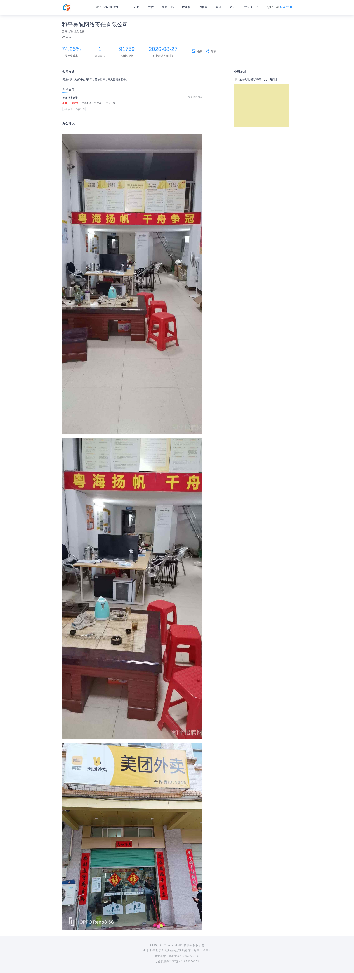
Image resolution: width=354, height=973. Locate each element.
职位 (151, 7)
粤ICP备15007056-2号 (184, 956)
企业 (219, 7)
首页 (137, 7)
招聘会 (203, 7)
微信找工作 (251, 7)
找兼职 (186, 7)
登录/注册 (286, 7)
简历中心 (168, 7)
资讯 (233, 7)
